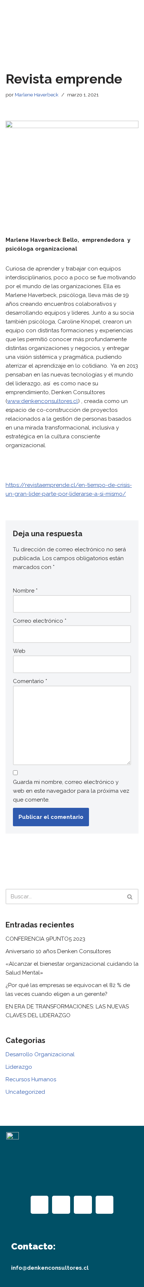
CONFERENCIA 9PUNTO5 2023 (45, 939)
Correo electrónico (39, 621)
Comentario (30, 681)
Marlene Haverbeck (36, 95)
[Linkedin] (83, 1205)
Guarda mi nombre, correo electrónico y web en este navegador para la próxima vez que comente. (71, 791)
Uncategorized (25, 1092)
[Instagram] (61, 1205)
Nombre (25, 590)
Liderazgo (19, 1067)
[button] (72, 40)
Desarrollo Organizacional (40, 1054)
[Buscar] (130, 896)
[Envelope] (105, 1205)
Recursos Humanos (31, 1079)
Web (19, 651)
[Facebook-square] (40, 1205)
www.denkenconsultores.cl (42, 401)
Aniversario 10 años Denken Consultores (58, 951)
